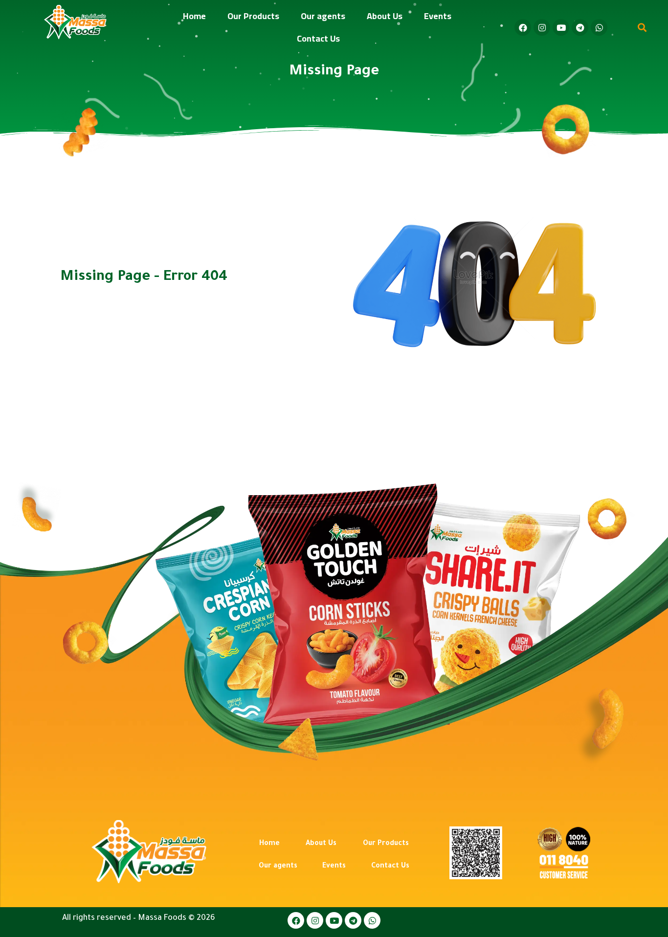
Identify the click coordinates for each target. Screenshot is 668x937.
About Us (384, 16)
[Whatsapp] (599, 27)
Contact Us (318, 38)
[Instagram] (542, 27)
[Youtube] (561, 27)
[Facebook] (522, 27)
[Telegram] (580, 27)
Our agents (323, 16)
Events (437, 16)
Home (194, 16)
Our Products (253, 16)
